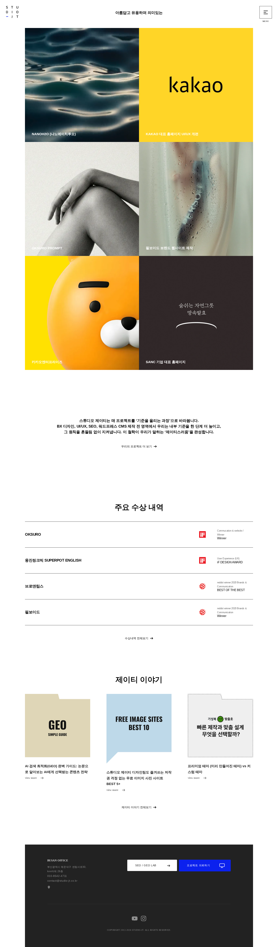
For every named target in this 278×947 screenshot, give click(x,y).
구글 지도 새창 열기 (48, 887)
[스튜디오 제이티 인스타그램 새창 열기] (144, 918)
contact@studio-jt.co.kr (62, 880)
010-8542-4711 (57, 875)
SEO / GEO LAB (145, 865)
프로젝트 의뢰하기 (198, 865)
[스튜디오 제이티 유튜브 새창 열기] (135, 918)
